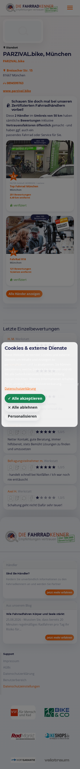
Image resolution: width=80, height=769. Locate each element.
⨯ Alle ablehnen (22, 407)
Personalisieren (22, 416)
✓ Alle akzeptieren (25, 398)
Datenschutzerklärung (20, 389)
